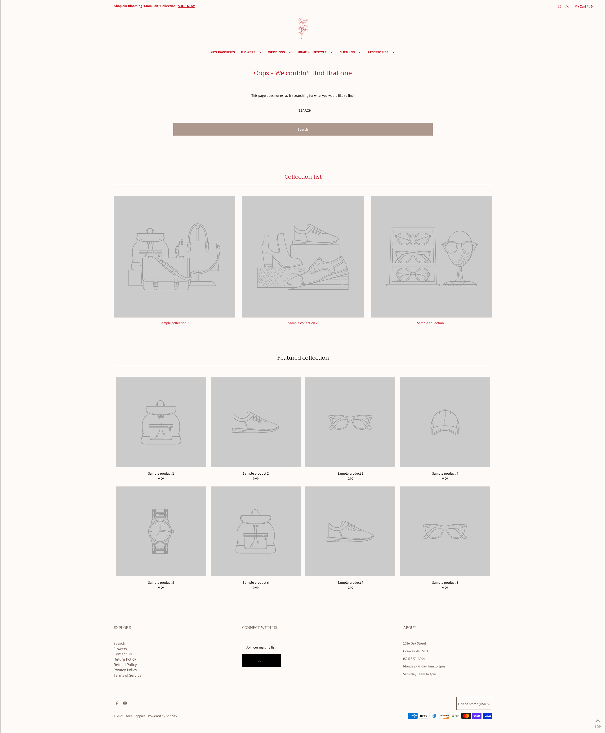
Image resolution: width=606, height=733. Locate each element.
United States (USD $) (474, 704)
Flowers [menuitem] (248, 52)
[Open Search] (559, 6)
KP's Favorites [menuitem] (222, 52)
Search (119, 643)
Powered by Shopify (162, 716)
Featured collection (303, 358)
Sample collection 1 (174, 323)
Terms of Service (128, 675)
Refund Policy (125, 664)
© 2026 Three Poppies (129, 716)
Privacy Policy (125, 670)
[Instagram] (125, 703)
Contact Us (123, 654)
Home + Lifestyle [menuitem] (312, 52)
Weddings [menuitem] (276, 52)
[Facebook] (117, 703)
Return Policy (125, 659)
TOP (598, 726)
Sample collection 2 (302, 323)
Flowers (120, 649)
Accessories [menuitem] (378, 52)
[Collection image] (174, 316)
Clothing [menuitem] (347, 52)
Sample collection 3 (431, 323)
